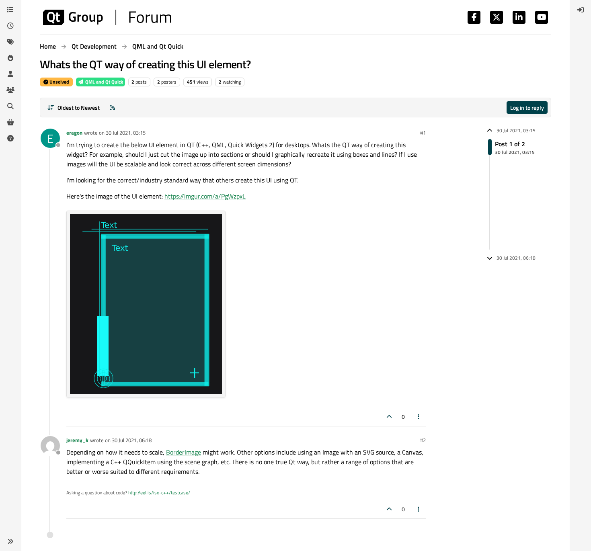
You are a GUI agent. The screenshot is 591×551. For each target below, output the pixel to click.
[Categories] (10, 9)
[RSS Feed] (113, 107)
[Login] (580, 9)
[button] (10, 541)
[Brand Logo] (107, 17)
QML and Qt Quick (103, 82)
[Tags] (10, 41)
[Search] (10, 106)
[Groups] (10, 90)
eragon (74, 133)
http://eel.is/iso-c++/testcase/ (159, 492)
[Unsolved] (10, 138)
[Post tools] (419, 416)
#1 (423, 133)
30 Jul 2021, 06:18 (132, 440)
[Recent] (10, 25)
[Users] (10, 74)
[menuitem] (580, 9)
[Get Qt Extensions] (10, 122)
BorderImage (183, 452)
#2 (423, 440)
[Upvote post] (389, 416)
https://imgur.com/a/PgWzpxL (205, 196)
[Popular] (10, 57)
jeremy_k (77, 440)
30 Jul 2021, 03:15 (126, 133)
